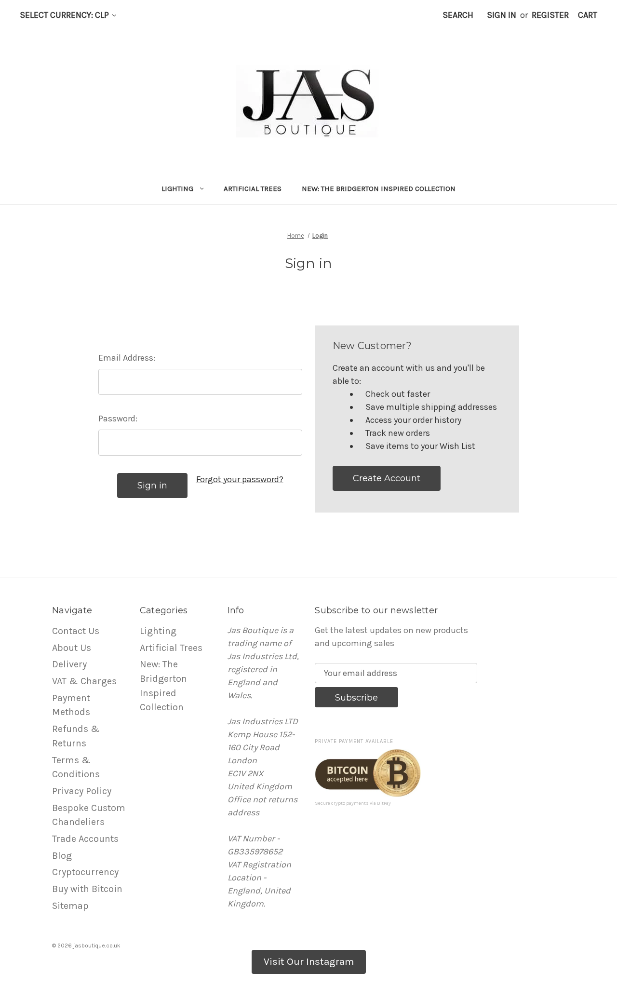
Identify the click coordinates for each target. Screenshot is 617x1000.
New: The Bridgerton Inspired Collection (379, 188)
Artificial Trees (253, 188)
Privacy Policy (81, 791)
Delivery (69, 664)
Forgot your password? (239, 479)
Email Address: (126, 357)
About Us (71, 647)
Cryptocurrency (85, 872)
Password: (117, 418)
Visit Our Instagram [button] (309, 961)
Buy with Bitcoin (87, 888)
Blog (62, 855)
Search (458, 15)
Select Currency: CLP (65, 15)
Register (550, 15)
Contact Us (75, 630)
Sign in (501, 15)
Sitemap (70, 905)
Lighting (177, 188)
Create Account (386, 478)
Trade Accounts (85, 838)
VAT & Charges (84, 681)
